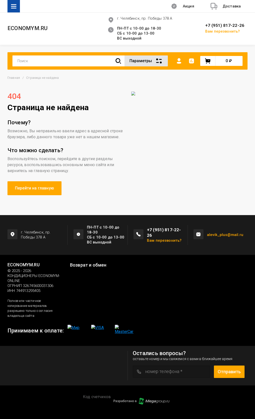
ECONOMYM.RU (27, 28)
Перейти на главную (34, 188)
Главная (13, 78)
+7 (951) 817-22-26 (224, 25)
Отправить (229, 371)
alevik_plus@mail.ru (225, 235)
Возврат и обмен (88, 265)
